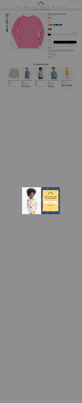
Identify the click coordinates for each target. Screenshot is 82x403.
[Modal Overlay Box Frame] (41, 201)
